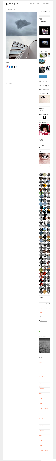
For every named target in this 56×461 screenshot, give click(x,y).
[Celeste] (42, 70)
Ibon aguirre (40, 386)
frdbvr (14, 9)
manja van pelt (41, 396)
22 (41, 308)
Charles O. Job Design (42, 376)
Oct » (41, 312)
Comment (34, 87)
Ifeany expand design (41, 388)
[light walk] (40, 65)
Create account (41, 359)
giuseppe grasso (41, 383)
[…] (42, 61)
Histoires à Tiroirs (13, 4)
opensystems (40, 401)
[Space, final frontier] (41, 66)
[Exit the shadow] (48, 59)
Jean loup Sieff (41, 391)
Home (31, 3)
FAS (39, 381)
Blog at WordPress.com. (10, 457)
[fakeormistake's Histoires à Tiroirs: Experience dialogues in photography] (42, 55)
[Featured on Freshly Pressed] (43, 77)
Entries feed (40, 362)
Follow (41, 18)
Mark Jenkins (40, 398)
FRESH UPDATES (39, 3)
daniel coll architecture (42, 378)
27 (49, 308)
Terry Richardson (41, 406)
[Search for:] (43, 316)
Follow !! (34, 3)
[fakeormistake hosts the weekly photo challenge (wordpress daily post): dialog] (47, 55)
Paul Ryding (40, 403)
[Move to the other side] (47, 69)
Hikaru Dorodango (46, 3)
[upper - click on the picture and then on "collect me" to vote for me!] (47, 63)
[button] (43, 32)
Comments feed (41, 364)
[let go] (46, 60)
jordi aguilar (40, 393)
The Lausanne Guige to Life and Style (43, 408)
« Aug (40, 312)
